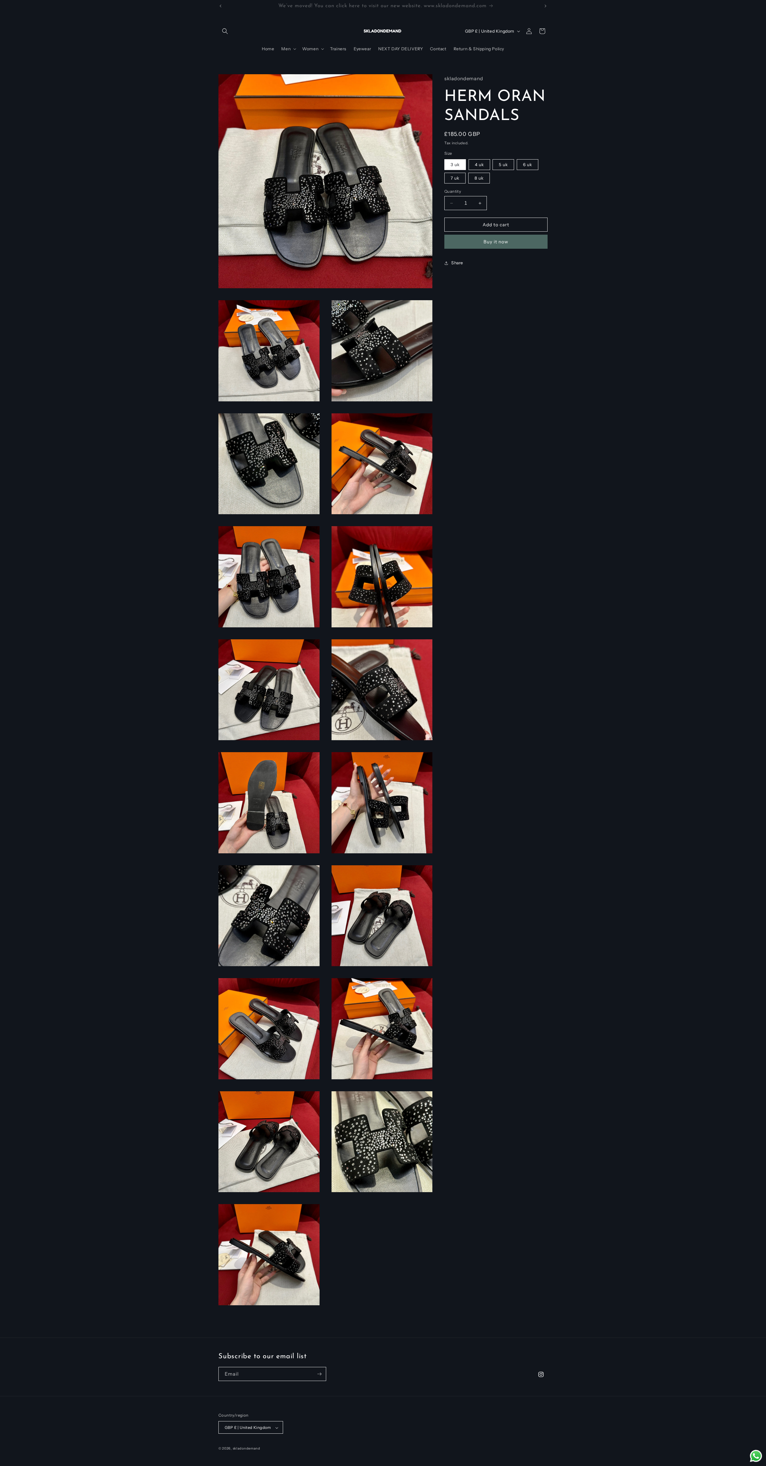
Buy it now (496, 242)
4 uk (479, 164)
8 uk (479, 178)
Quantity (452, 191)
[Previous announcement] (220, 6)
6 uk (527, 164)
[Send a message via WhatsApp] (756, 1456)
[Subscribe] (319, 1374)
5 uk (503, 164)
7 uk (455, 178)
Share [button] (457, 262)
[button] (225, 31)
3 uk (455, 164)
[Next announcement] (545, 6)
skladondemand (246, 1449)
